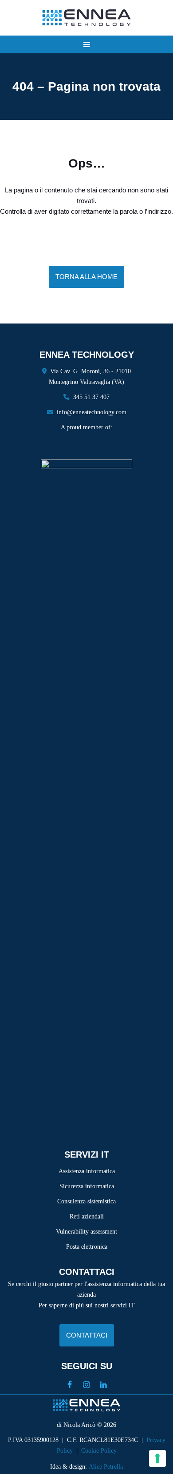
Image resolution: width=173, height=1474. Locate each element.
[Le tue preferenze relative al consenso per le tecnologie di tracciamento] (157, 1458)
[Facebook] (69, 1384)
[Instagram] (86, 1384)
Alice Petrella (106, 1466)
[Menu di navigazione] (87, 44)
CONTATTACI (86, 1335)
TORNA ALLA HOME (86, 276)
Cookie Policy (99, 1450)
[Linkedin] (103, 1384)
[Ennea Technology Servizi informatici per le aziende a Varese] (86, 18)
